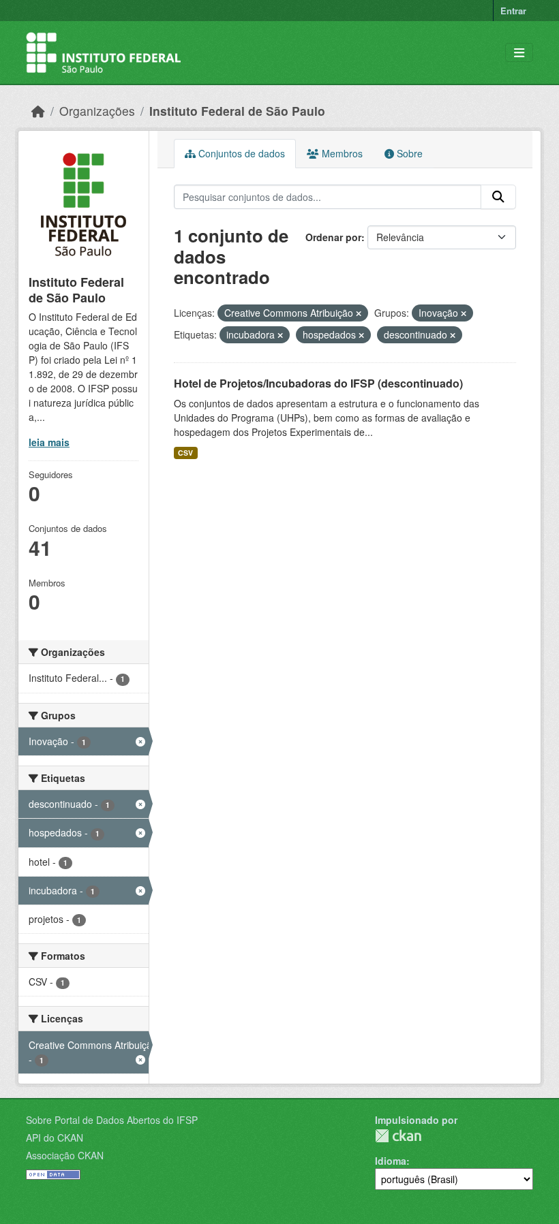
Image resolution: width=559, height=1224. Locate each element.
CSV (185, 453)
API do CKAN (54, 1137)
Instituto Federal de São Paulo (237, 110)
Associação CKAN (65, 1155)
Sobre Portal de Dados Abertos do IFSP (112, 1120)
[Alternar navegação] (519, 53)
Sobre (408, 153)
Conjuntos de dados (240, 153)
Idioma (390, 1160)
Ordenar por (333, 237)
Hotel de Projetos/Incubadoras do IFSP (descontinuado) (318, 383)
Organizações (97, 110)
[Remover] (358, 313)
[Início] (38, 110)
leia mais (49, 442)
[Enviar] (498, 197)
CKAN (398, 1136)
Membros (341, 153)
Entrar (513, 10)
